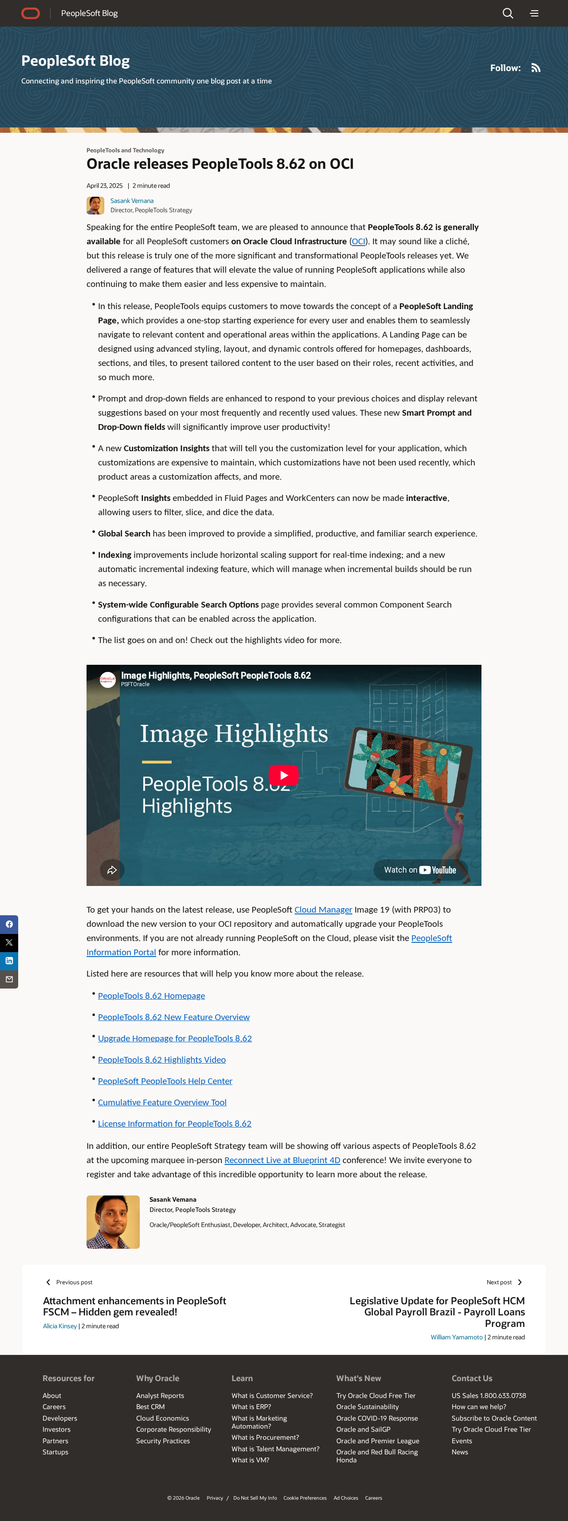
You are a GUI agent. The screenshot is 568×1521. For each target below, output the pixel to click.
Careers (54, 1406)
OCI (358, 241)
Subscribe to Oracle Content (494, 1418)
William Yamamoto (457, 1337)
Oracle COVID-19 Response (377, 1418)
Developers (60, 1418)
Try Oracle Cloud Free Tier (376, 1395)
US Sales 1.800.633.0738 (489, 1395)
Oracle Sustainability (367, 1406)
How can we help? (479, 1406)
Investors (57, 1429)
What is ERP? (251, 1406)
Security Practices (163, 1440)
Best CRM (150, 1406)
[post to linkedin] (9, 961)
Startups (55, 1451)
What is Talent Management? (276, 1448)
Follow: (505, 67)
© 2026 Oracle (183, 1497)
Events (462, 1440)
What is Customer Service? (272, 1395)
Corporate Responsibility (173, 1429)
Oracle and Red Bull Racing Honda (377, 1455)
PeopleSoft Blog (89, 13)
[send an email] (9, 979)
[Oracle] (30, 13)
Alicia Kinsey (60, 1326)
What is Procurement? (265, 1437)
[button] (508, 13)
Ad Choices (346, 1497)
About (52, 1395)
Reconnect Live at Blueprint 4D (282, 1160)
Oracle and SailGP (363, 1429)
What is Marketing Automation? (259, 1422)
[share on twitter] (9, 943)
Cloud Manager (323, 910)
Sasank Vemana (132, 200)
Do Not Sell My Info (255, 1497)
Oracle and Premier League (377, 1440)
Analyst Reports (160, 1395)
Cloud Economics (162, 1418)
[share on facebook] (9, 924)
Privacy (215, 1497)
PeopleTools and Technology (125, 150)
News (460, 1451)
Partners (55, 1440)
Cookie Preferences (305, 1497)
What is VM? (250, 1459)
